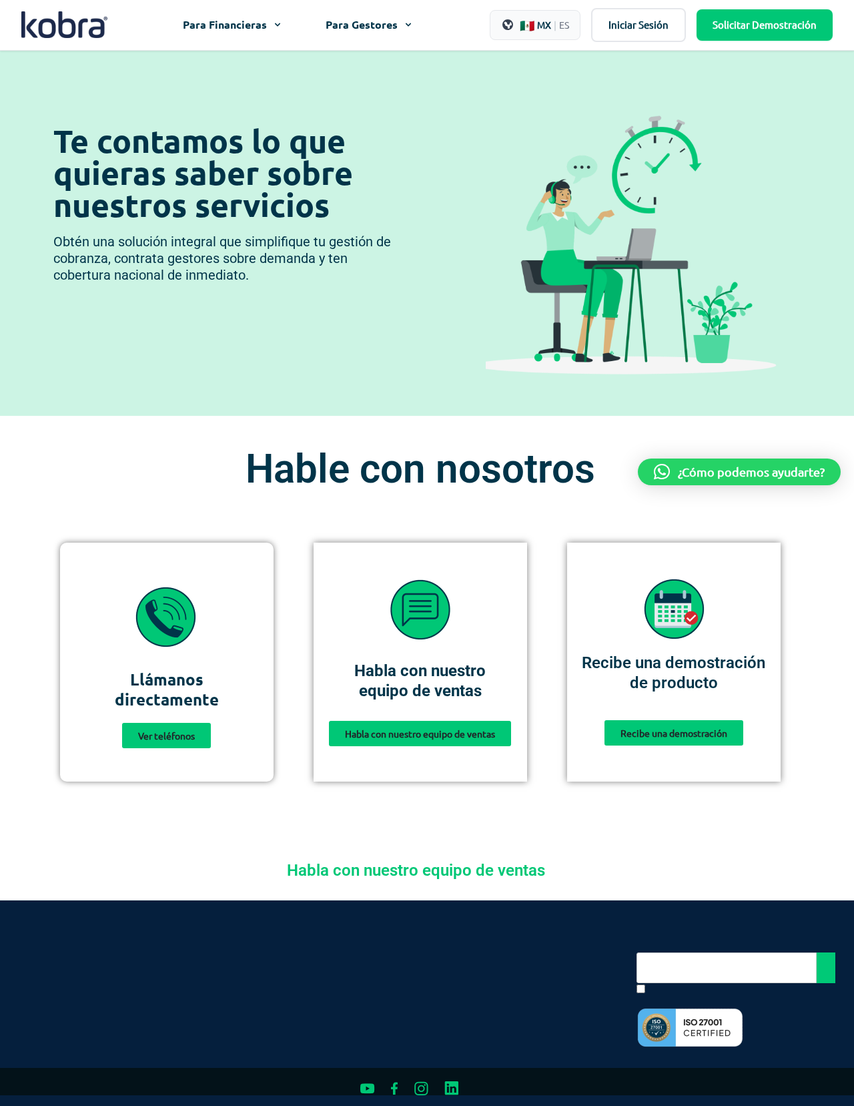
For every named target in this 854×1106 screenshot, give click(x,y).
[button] (739, 472)
